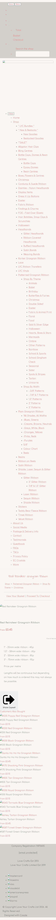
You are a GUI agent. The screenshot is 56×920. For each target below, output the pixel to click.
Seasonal (34, 366)
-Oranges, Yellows (32, 432)
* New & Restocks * (28, 130)
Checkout (18, 40)
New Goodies (30, 134)
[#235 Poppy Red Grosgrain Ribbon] (20, 716)
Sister (32, 370)
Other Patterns (37, 345)
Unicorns (34, 382)
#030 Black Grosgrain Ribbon (16, 745)
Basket (16, 36)
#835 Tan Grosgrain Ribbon (15, 782)
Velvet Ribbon (25, 519)
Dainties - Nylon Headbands (33, 188)
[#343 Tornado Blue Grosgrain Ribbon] (21, 803)
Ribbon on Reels (27, 461)
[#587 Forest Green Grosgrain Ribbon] (21, 828)
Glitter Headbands (33, 233)
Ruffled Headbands (33, 246)
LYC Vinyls (23, 271)
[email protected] (28, 853)
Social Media (20, 527)
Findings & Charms (28, 209)
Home (16, 118)
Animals (33, 283)
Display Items (25, 192)
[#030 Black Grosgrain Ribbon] (17, 741)
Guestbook (19, 544)
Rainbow (33, 349)
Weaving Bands (31, 254)
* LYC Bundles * (26, 126)
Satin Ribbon (25, 465)
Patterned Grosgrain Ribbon (33, 275)
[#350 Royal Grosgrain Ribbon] (17, 790)
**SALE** (22, 142)
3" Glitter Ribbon (37, 482)
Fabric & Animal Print (40, 312)
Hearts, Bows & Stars (40, 333)
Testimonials (19, 540)
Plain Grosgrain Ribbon (30, 411)
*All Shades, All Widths (35, 416)
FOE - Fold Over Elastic (30, 213)
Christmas (23, 180)
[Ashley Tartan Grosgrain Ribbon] (18, 815)
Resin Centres (30, 171)
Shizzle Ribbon (31, 502)
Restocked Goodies (33, 138)
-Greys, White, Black (33, 428)
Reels (26, 453)
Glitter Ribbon (30, 478)
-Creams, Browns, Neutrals (37, 424)
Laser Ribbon (30, 494)
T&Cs (15, 552)
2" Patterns (34, 403)
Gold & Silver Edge (38, 325)
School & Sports (37, 353)
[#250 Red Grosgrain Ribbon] (16, 728)
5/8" (25, 445)
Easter (21, 200)
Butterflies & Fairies (39, 296)
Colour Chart (30, 449)
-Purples (27, 440)
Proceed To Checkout (38, 596)
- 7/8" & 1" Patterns (38, 395)
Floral (32, 316)
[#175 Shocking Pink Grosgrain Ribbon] (21, 765)
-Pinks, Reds (29, 436)
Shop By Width (31, 387)
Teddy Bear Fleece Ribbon (32, 511)
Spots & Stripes (37, 374)
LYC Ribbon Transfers (29, 267)
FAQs (15, 548)
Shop (16, 122)
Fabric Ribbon (26, 205)
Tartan (32, 378)
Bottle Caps (29, 163)
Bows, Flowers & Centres (31, 176)
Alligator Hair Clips (28, 147)
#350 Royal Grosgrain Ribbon (16, 794)
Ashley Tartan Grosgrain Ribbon (17, 819)
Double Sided (36, 304)
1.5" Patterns (35, 399)
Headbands (24, 229)
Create (23, 915)
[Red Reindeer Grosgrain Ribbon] (4, 615)
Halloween (24, 225)
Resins (21, 457)
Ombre (32, 341)
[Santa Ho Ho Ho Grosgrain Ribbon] (20, 753)
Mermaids (34, 337)
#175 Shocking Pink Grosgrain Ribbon (20, 770)
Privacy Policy (20, 556)
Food (31, 320)
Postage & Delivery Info (25, 531)
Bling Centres (25, 151)
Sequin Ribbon (31, 498)
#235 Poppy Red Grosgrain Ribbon (19, 720)
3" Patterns (35, 407)
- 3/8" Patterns (36, 391)
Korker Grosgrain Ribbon (31, 258)
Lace (20, 262)
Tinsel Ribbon (25, 515)
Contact (17, 536)
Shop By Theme (32, 279)
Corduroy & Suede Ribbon (32, 184)
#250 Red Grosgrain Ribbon (15, 732)
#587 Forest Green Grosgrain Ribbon (19, 832)
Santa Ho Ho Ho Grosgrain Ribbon (19, 757)
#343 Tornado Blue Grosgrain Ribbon (20, 807)
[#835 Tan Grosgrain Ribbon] (16, 778)
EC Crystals (19, 560)
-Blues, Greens (31, 420)
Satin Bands (29, 250)
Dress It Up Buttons (28, 196)
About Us (18, 523)
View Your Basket (15, 596)
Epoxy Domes (30, 167)
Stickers (22, 507)
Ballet (32, 287)
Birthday (33, 291)
